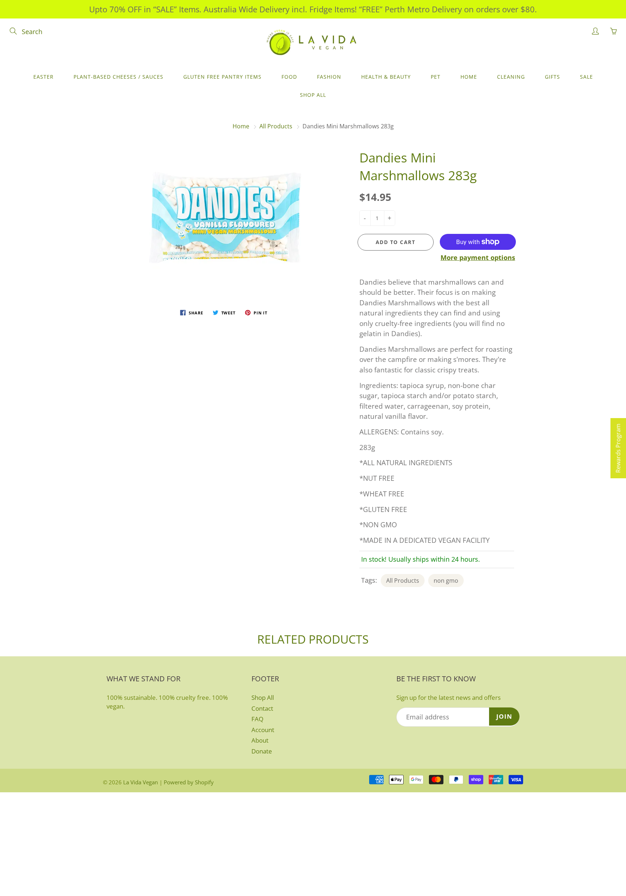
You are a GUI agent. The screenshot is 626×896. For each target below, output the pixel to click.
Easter (43, 76)
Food (289, 76)
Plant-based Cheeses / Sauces (118, 76)
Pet (436, 76)
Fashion (329, 76)
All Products (275, 126)
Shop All (313, 94)
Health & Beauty (386, 76)
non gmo (446, 581)
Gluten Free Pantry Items (222, 76)
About (259, 740)
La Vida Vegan (140, 782)
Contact (262, 708)
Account (262, 730)
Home (468, 76)
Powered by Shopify (189, 782)
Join (504, 716)
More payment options (478, 257)
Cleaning (511, 76)
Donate (261, 751)
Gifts (552, 76)
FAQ (257, 719)
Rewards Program (618, 448)
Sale (586, 76)
